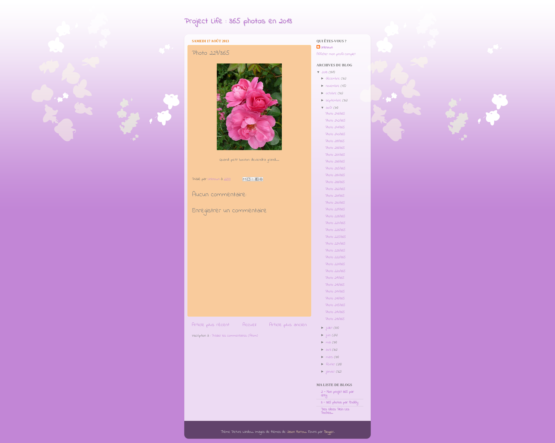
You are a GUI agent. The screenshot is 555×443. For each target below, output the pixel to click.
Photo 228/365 (335, 216)
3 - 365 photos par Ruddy (339, 402)
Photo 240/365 (335, 134)
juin (329, 335)
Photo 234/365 (335, 175)
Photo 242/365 (335, 120)
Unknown (327, 47)
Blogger (329, 432)
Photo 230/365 (335, 202)
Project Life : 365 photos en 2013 (238, 21)
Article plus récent (210, 324)
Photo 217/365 (335, 291)
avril (329, 349)
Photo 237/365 (335, 154)
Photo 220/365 (335, 271)
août (329, 107)
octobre (332, 93)
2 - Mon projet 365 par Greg (337, 393)
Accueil (249, 324)
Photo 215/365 (335, 305)
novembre (333, 86)
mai (329, 342)
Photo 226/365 (335, 230)
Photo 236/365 (335, 161)
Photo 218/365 (334, 284)
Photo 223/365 (335, 250)
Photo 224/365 (335, 243)
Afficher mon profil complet (336, 54)
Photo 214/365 (335, 312)
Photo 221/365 (335, 264)
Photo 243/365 (335, 113)
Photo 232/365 (335, 189)
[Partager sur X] (253, 179)
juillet (330, 328)
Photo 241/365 (335, 127)
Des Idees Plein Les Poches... (335, 411)
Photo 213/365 (334, 319)
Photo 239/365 (334, 141)
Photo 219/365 (334, 278)
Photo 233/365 (335, 182)
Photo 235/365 (335, 168)
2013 (325, 72)
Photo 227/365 (335, 223)
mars (330, 357)
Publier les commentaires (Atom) (235, 335)
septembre (334, 100)
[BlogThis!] (248, 179)
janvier (331, 371)
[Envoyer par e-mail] (244, 179)
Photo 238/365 (335, 148)
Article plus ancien (288, 324)
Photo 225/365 (335, 237)
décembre (333, 78)
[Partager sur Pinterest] (261, 179)
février (331, 364)
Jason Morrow (296, 432)
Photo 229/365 (335, 209)
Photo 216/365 (335, 298)
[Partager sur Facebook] (257, 179)
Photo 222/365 (335, 257)
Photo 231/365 (334, 195)
